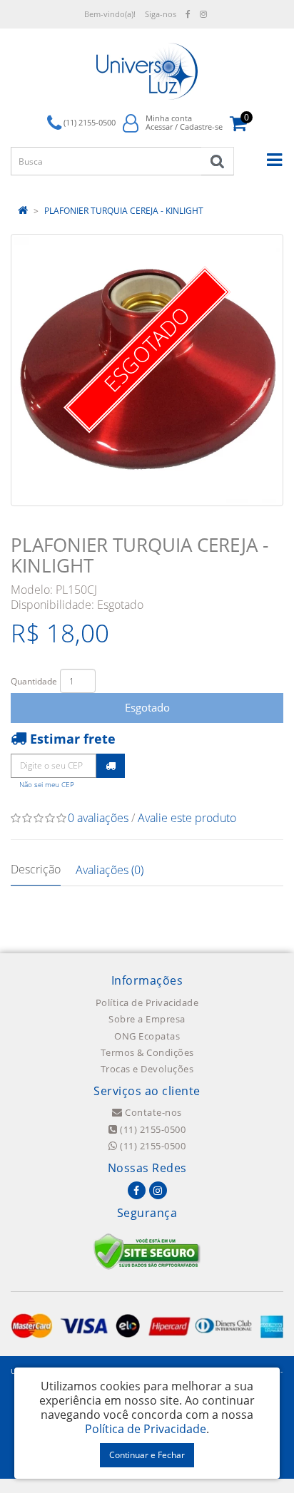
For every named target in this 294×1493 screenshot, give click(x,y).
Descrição (36, 869)
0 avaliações (98, 818)
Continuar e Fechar (147, 1455)
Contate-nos (152, 1112)
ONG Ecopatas (147, 1036)
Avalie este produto (187, 818)
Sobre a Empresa (147, 1018)
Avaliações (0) (109, 870)
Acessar (159, 126)
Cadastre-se (201, 126)
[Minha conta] (130, 122)
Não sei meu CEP (46, 784)
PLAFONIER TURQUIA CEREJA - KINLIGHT (123, 211)
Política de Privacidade (147, 1002)
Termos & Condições (147, 1052)
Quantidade (34, 681)
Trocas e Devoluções (147, 1068)
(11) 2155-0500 (152, 1129)
